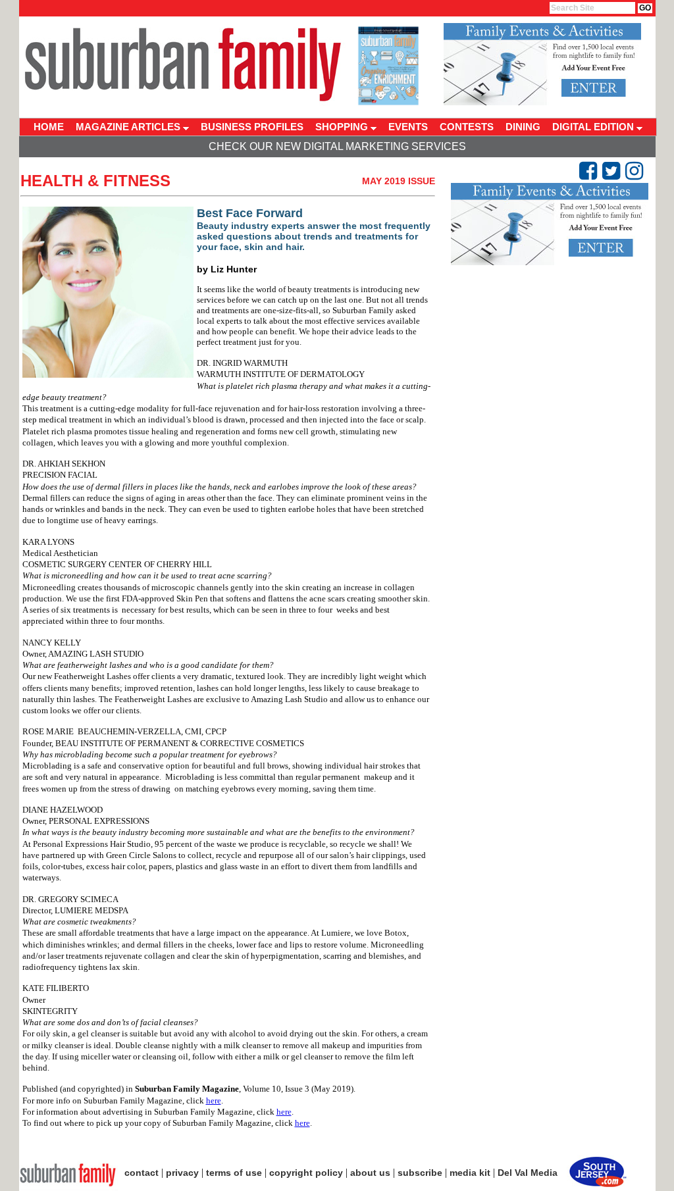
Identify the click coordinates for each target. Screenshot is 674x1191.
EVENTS (408, 126)
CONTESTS (467, 126)
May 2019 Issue (398, 181)
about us (370, 1172)
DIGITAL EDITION (594, 126)
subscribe (420, 1172)
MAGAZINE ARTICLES (129, 126)
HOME (49, 126)
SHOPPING (343, 126)
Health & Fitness (95, 181)
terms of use (234, 1172)
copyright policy (306, 1172)
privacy (182, 1172)
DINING (523, 126)
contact (141, 1172)
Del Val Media (527, 1172)
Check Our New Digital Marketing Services (337, 146)
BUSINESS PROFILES (252, 126)
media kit (470, 1172)
